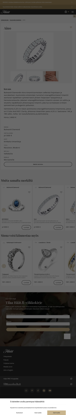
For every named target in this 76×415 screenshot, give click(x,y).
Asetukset (19, 413)
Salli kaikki (56, 413)
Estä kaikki (38, 413)
